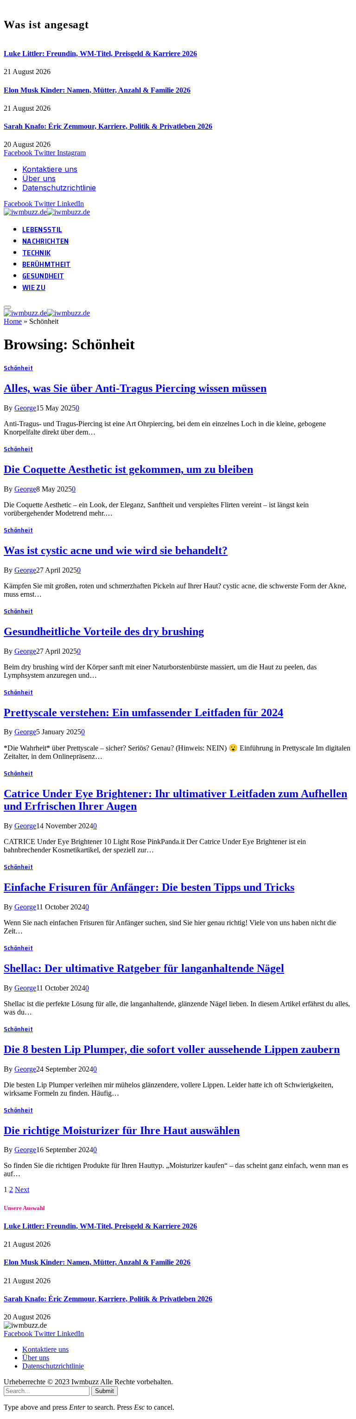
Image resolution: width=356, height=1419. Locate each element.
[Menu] (7, 307)
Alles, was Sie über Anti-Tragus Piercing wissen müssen (135, 388)
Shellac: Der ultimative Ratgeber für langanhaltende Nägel (144, 968)
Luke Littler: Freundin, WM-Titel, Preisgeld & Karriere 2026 (100, 53)
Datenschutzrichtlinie (59, 187)
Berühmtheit (46, 264)
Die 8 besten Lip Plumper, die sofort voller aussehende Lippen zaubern (172, 1049)
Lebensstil (42, 229)
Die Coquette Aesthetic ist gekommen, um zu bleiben (128, 469)
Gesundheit (43, 276)
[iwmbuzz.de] (48, 212)
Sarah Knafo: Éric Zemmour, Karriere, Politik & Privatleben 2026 (108, 126)
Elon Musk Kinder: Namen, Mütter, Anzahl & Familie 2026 (97, 90)
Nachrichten (45, 241)
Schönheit (18, 368)
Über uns (39, 178)
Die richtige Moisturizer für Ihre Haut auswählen (122, 1130)
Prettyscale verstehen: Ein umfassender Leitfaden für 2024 (143, 712)
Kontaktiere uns (49, 169)
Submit (104, 1390)
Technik (36, 253)
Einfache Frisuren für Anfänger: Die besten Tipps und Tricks (149, 887)
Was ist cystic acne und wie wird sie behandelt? (116, 550)
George (25, 408)
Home (13, 321)
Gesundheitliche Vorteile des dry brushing (104, 631)
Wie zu (33, 287)
